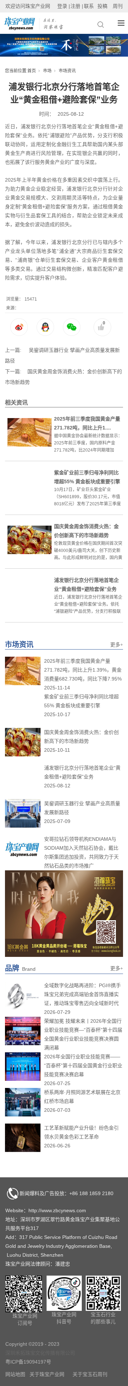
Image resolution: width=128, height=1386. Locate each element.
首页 (31, 70)
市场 (47, 70)
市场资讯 (67, 70)
